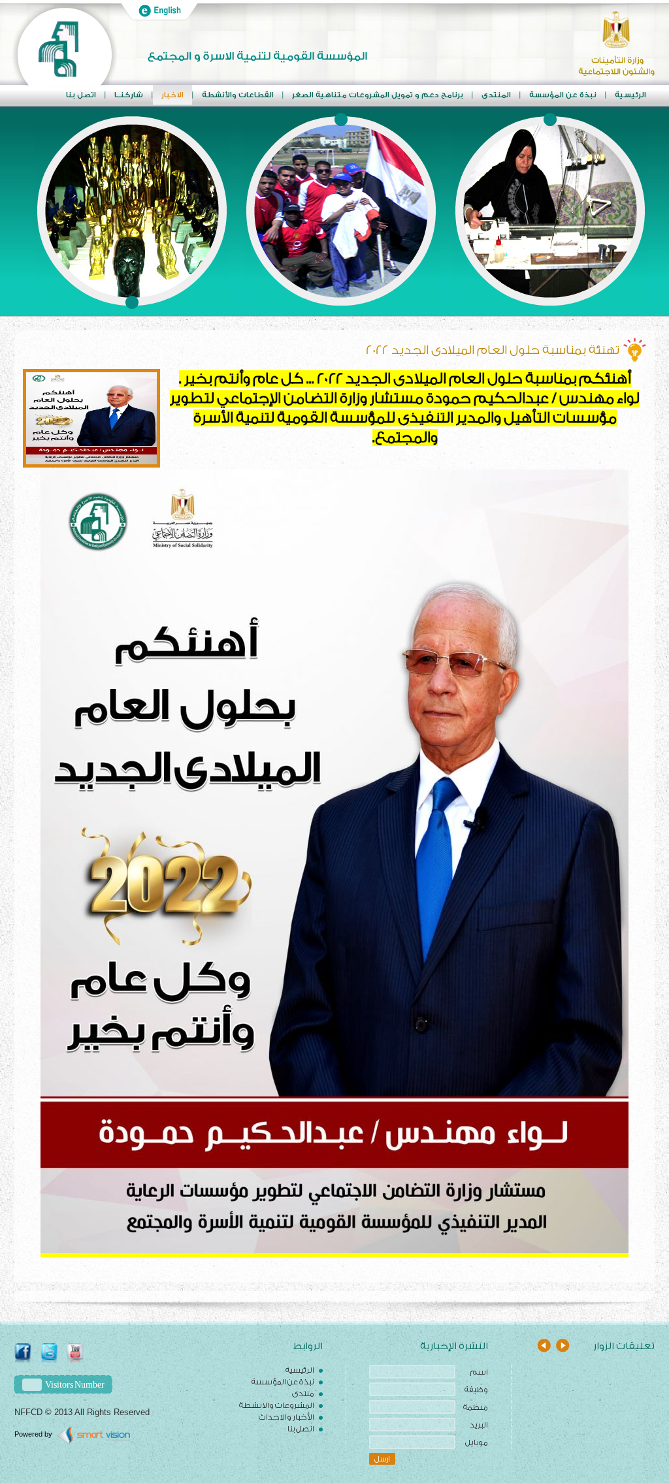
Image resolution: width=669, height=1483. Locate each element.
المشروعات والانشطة (276, 1405)
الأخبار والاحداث (286, 1417)
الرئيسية (630, 95)
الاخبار (172, 95)
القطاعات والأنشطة (238, 95)
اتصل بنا (81, 95)
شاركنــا (128, 95)
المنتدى (496, 95)
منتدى (303, 1393)
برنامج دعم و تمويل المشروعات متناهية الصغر (377, 95)
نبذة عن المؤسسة (283, 1381)
